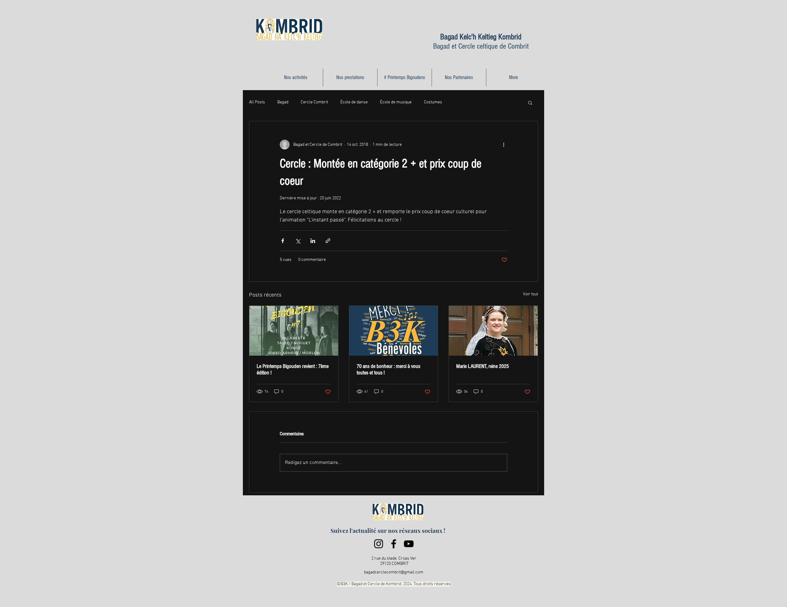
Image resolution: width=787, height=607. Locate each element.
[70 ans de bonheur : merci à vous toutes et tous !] (393, 331)
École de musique (396, 102)
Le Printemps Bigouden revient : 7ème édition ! (293, 369)
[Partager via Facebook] (283, 241)
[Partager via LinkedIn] (313, 241)
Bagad (282, 102)
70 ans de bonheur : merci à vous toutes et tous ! (388, 369)
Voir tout (530, 294)
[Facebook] (394, 544)
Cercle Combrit (314, 102)
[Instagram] (379, 544)
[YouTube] (409, 544)
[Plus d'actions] (503, 144)
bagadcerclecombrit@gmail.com (393, 572)
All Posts (257, 102)
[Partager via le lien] (328, 241)
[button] (530, 102)
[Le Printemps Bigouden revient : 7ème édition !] (293, 331)
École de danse (354, 102)
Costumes (433, 102)
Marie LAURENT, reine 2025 (482, 366)
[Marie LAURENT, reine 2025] (493, 331)
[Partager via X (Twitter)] (298, 241)
